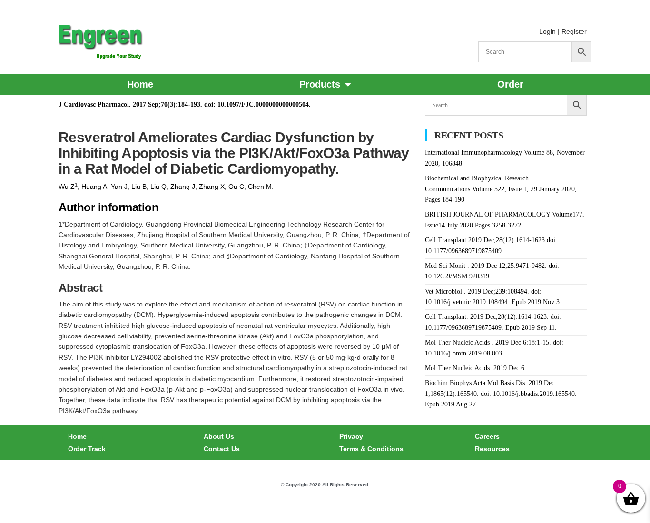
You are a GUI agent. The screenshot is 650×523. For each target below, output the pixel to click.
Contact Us (222, 449)
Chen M (260, 186)
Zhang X (212, 186)
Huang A (94, 186)
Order (510, 84)
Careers (487, 436)
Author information (108, 207)
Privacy (351, 436)
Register (574, 31)
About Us (219, 436)
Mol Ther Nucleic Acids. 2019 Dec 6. (475, 368)
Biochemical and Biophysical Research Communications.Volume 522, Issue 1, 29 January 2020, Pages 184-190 (501, 189)
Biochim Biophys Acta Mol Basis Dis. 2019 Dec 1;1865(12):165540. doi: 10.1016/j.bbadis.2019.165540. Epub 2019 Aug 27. (501, 393)
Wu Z (67, 186)
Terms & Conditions (371, 449)
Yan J (119, 186)
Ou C (236, 186)
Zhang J (182, 186)
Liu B (139, 186)
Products (319, 84)
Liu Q (158, 186)
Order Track (87, 449)
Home (140, 84)
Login (547, 31)
